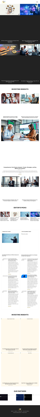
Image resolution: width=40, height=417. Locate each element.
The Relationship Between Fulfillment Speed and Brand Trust (24, 218)
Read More (20, 174)
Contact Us (15, 411)
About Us (12, 411)
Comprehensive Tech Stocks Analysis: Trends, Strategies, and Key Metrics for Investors (20, 168)
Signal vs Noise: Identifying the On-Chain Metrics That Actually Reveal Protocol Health (30, 41)
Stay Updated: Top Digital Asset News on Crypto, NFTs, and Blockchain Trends (30, 81)
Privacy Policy (20, 411)
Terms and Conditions (26, 411)
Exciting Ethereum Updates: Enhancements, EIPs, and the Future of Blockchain (32, 276)
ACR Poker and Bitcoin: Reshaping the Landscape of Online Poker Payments (10, 41)
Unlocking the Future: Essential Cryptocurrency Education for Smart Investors (32, 260)
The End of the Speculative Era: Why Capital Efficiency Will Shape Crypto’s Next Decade (10, 81)
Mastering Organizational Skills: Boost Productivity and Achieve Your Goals (13, 292)
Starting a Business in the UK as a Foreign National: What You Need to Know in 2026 (4, 219)
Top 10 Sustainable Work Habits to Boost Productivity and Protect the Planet (13, 259)
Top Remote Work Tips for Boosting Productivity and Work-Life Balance (12, 277)
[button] (37, 2)
